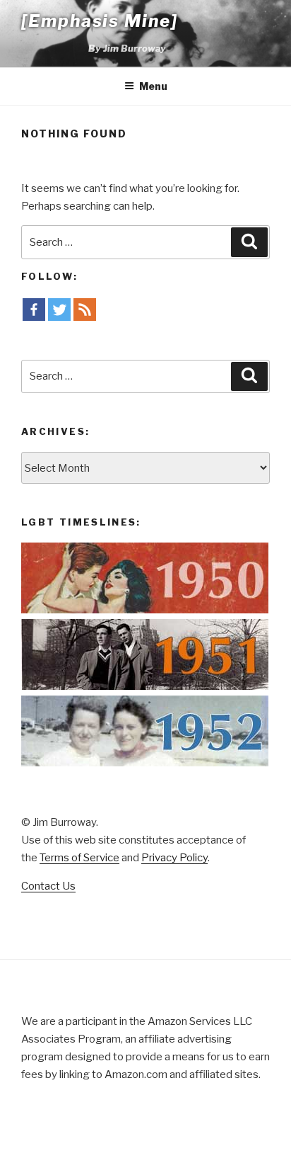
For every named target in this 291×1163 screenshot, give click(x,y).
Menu (153, 86)
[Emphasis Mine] (99, 21)
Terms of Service (79, 857)
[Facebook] (34, 309)
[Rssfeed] (84, 309)
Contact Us (48, 886)
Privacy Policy (174, 857)
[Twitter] (59, 309)
